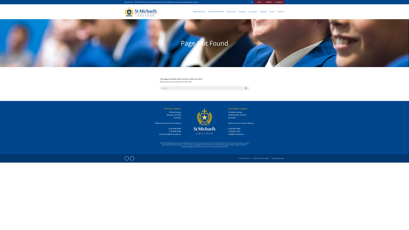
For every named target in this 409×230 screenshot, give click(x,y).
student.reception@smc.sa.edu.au (189, 2)
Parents (269, 2)
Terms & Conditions (244, 158)
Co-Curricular (253, 12)
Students (279, 2)
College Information (199, 12)
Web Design (275, 158)
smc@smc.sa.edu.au (236, 134)
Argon (282, 158)
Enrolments (242, 12)
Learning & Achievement (216, 12)
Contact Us (280, 12)
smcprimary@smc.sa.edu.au (170, 134)
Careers (272, 12)
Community (263, 12)
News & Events (231, 12)
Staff (259, 2)
